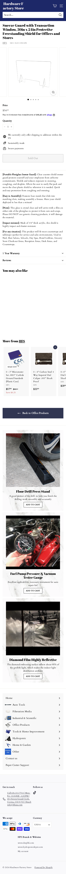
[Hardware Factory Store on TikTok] (34, 792)
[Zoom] (53, 92)
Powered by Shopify (44, 867)
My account (23, 851)
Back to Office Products (35, 413)
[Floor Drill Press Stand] (33, 460)
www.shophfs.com (26, 843)
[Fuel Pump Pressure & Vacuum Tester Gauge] (33, 542)
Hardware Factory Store (13, 6)
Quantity (7, 120)
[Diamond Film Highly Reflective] (33, 628)
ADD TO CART (33, 504)
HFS (5, 42)
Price (5, 105)
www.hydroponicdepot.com (30, 847)
